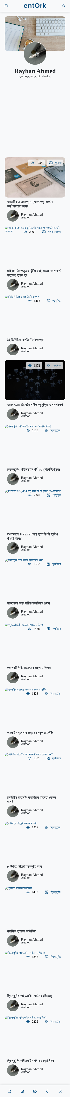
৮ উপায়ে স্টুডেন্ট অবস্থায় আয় (24, 866)
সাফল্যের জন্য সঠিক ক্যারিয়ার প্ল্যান (28, 603)
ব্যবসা (58, 162)
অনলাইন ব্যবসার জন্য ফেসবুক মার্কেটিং (30, 733)
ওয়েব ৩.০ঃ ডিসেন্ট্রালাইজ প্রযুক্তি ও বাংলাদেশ (35, 405)
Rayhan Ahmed (32, 214)
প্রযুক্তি (56, 300)
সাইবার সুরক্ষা (54, 231)
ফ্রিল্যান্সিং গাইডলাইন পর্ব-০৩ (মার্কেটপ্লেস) (33, 469)
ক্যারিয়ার (56, 564)
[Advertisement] (35, 118)
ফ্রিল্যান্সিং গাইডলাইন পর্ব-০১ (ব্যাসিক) (30, 1061)
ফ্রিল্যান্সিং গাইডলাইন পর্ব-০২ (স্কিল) (29, 996)
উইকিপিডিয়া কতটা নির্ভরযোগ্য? (26, 340)
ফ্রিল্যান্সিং (56, 430)
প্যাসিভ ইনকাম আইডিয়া (21, 931)
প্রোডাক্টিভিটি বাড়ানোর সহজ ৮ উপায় (29, 668)
